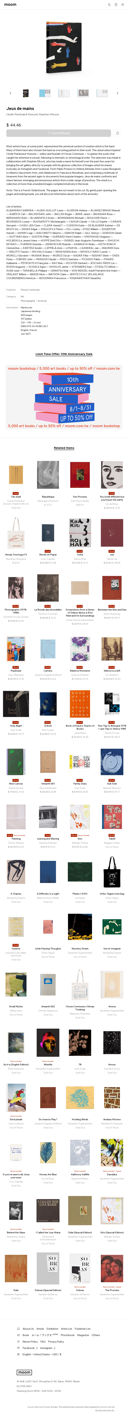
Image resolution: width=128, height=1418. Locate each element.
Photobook (68, 1335)
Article (40, 1328)
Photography (28, 300)
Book (26, 1335)
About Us (28, 1328)
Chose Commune (30, 289)
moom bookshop (10, 4)
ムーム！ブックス (45, 1335)
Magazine (83, 1335)
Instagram (46, 1348)
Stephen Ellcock (49, 114)
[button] (10, 93)
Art (22, 296)
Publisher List (82, 1328)
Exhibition (52, 1328)
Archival (42, 300)
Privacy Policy (56, 1341)
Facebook (29, 1348)
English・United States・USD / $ (42, 1354)
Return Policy (30, 1341)
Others (96, 1335)
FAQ (43, 1341)
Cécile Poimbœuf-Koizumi (22, 114)
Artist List (66, 1328)
